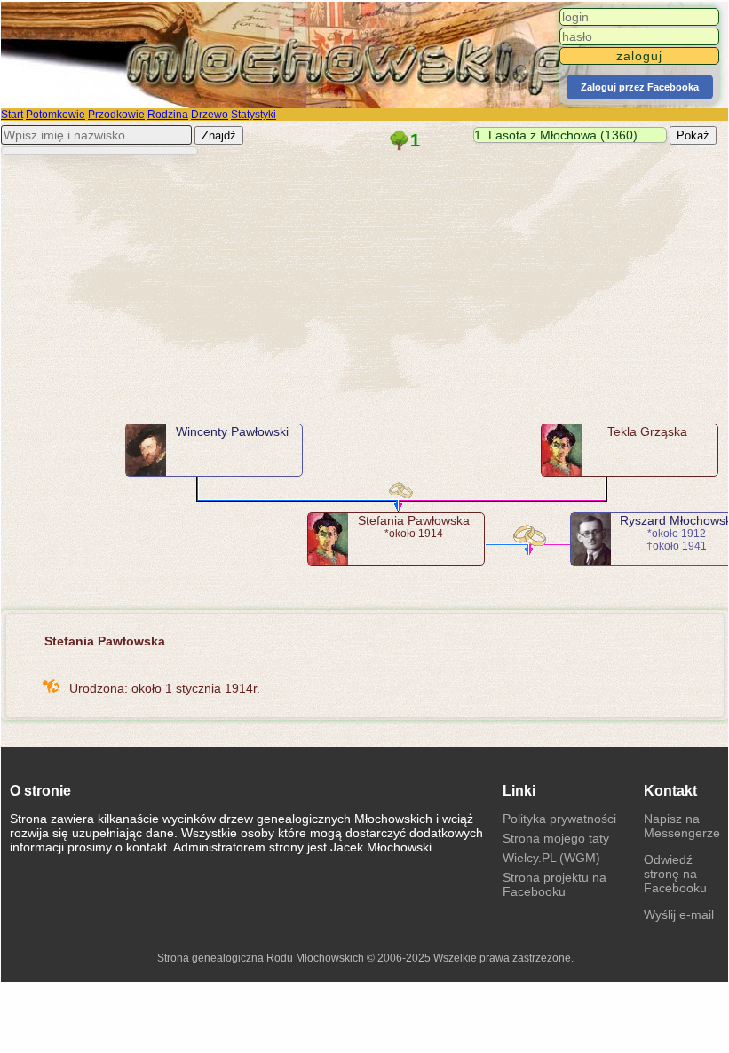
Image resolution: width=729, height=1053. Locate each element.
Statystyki (253, 114)
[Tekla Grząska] (562, 450)
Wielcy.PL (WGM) (551, 858)
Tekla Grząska (647, 431)
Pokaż (693, 135)
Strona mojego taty (556, 838)
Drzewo (209, 114)
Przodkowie (116, 114)
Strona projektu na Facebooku (554, 884)
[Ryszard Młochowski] (591, 539)
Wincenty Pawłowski (232, 431)
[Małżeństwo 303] (401, 494)
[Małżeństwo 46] (527, 534)
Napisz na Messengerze (682, 826)
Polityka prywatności (559, 819)
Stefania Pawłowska (414, 520)
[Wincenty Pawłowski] (146, 450)
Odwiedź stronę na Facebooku (675, 873)
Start (12, 114)
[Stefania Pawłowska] (328, 539)
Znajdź (219, 135)
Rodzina (167, 114)
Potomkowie (55, 114)
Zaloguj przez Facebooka (640, 87)
